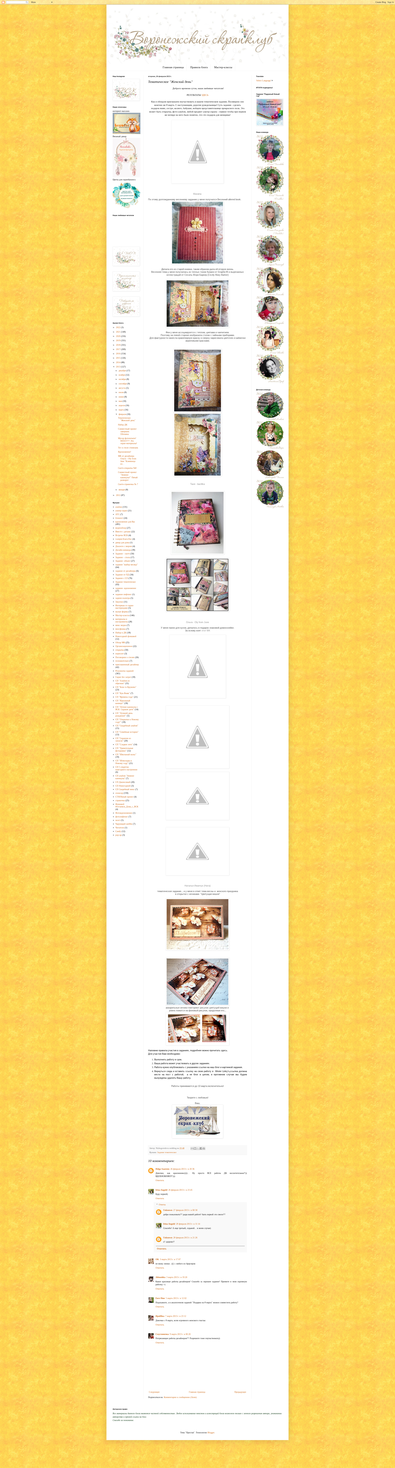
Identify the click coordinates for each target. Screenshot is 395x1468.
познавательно (122, 661)
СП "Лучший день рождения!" (124, 714)
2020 (118, 336)
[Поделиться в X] (198, 1148)
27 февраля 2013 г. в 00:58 (185, 1210)
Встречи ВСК (121, 535)
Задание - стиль (122, 557)
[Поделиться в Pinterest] (203, 1148)
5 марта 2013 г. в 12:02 (176, 1298)
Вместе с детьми (123, 531)
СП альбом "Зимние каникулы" (124, 777)
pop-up (118, 835)
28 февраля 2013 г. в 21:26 (185, 1237)
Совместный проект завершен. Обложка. (127, 431)
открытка (119, 650)
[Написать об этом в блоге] (195, 1148)
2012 (118, 495)
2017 (118, 349)
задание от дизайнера (125, 571)
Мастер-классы (223, 67)
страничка (120, 800)
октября (122, 379)
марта (122, 410)
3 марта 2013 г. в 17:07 (170, 1259)
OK (157, 1259)
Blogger (211, 1432)
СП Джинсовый (122, 782)
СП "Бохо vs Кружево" (125, 687)
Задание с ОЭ (121, 578)
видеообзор (120, 528)
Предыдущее (240, 1392)
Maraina (197, 194)
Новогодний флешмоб (125, 636)
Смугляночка (162, 1334)
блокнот (119, 518)
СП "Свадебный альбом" (126, 726)
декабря (122, 370)
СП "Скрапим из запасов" (123, 739)
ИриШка (160, 1316)
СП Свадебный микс (125, 789)
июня (121, 397)
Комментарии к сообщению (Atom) (180, 1397)
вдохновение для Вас (125, 522)
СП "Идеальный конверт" (122, 702)
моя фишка (120, 629)
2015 (118, 358)
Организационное (123, 646)
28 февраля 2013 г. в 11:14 (188, 1224)
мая (121, 401)
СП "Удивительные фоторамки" (124, 749)
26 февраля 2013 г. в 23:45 (180, 1190)
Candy (118, 831)
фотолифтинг (121, 817)
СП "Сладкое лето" (124, 744)
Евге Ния (160, 1298)
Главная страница (173, 67)
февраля (123, 414)
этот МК (206, 630)
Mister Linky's (222, 1071)
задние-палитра (122, 598)
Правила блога (199, 67)
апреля (122, 405)
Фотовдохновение (123, 813)
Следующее (154, 1392)
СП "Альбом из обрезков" (122, 682)
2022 (118, 327)
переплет (119, 653)
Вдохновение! (124, 452)
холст (117, 820)
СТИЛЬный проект (124, 797)
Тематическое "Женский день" (126, 419)
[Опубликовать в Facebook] (200, 1148)
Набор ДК (122, 425)
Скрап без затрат (123, 677)
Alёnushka (160, 1277)
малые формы (121, 612)
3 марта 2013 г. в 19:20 (176, 1277)
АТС (117, 514)
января (122, 490)
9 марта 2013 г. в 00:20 (180, 1334)
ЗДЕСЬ (205, 95)
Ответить (160, 1180)
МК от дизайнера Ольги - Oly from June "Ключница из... (127, 460)
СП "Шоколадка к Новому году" (123, 762)
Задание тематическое (167, 1152)
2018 (118, 345)
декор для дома (122, 542)
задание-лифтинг (123, 594)
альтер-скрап (121, 510)
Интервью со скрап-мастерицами (124, 606)
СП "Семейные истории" (127, 732)
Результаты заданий (124, 671)
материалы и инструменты (121, 620)
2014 (118, 362)
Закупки (119, 602)
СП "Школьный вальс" (125, 754)
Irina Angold (161, 1190)
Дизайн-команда (123, 550)
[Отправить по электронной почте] (192, 1148)
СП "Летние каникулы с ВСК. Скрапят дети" (126, 708)
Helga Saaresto (162, 1169)
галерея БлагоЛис (123, 539)
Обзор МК (120, 642)
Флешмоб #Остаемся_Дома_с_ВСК (126, 805)
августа (122, 388)
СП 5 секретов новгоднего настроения (126, 768)
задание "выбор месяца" (126, 564)
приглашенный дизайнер (127, 664)
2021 (118, 332)
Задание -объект (122, 561)
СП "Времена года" (124, 697)
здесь (224, 1050)
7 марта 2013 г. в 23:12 (175, 1316)
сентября (123, 384)
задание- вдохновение (125, 588)
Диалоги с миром (123, 546)
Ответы (162, 1205)
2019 (118, 340)
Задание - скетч (122, 554)
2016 (118, 353)
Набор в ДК (120, 633)
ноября (122, 375)
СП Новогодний (123, 786)
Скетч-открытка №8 (127, 468)
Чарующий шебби (123, 824)
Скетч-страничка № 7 (128, 484)
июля (121, 392)
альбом (118, 507)
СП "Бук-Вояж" (122, 693)
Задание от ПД (122, 575)
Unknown (167, 1210)
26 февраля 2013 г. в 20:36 (182, 1169)
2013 (118, 367)
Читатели (119, 827)
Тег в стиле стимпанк (128, 448)
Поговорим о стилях (124, 657)
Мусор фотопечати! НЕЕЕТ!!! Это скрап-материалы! (127, 441)
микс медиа (120, 625)
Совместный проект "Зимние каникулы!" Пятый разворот (128, 476)
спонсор (119, 793)
